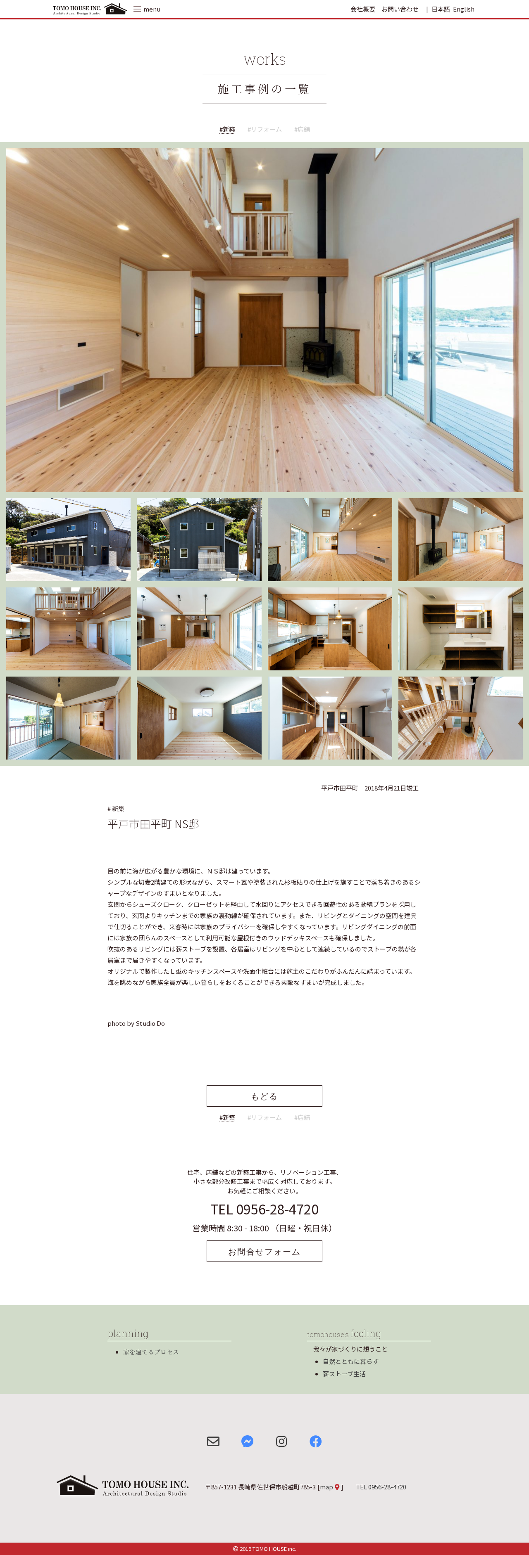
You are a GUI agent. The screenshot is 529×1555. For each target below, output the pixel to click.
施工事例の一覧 (265, 88)
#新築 (227, 129)
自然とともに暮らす (351, 1361)
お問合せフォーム (264, 1251)
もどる (264, 1096)
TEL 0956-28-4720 (264, 1208)
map (326, 1486)
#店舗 (302, 129)
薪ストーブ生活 (344, 1373)
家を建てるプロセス (151, 1351)
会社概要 (362, 9)
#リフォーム (265, 129)
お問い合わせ (400, 9)
